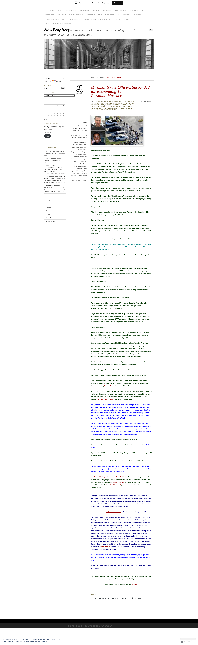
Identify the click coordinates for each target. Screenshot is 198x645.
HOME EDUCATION (120, 10)
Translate (58, 81)
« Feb (45, 119)
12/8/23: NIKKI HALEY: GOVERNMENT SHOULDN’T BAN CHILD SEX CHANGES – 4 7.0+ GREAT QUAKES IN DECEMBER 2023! (53, 169)
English (48, 200)
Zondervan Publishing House (78, 180)
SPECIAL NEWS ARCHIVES (123, 19)
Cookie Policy (45, 641)
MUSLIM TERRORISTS (127, 106)
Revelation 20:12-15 (118, 482)
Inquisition (75, 144)
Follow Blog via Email (54, 123)
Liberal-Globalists (77, 149)
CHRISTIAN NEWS (119, 103)
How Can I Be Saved (113, 485)
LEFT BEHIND (91, 15)
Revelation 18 (105, 547)
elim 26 (100, 101)
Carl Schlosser (82, 128)
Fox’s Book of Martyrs (113, 512)
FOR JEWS (96, 10)
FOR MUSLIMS (107, 10)
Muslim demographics (106, 399)
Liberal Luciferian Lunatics (111, 106)
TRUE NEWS (104, 109)
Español (48, 203)
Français (48, 207)
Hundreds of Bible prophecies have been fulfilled (108, 477)
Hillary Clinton (82, 142)
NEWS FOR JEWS (96, 108)
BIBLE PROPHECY (97, 103)
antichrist (78, 125)
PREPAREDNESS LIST (74, 19)
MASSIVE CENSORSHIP (112, 15)
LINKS (100, 15)
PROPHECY (107, 108)
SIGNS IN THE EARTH (118, 108)
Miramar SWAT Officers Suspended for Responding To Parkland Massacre (120, 91)
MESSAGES (126, 15)
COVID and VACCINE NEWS (53, 10)
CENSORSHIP (107, 103)
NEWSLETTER (137, 15)
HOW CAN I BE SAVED (136, 10)
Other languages (50, 221)
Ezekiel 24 (107, 386)
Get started (117, 3)
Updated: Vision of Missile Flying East (58, 23)
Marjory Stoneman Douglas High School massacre (79, 157)
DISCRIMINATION (70, 10)
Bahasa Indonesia (51, 217)
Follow (47, 136)
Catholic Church (76, 130)
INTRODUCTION (50, 15)
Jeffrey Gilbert (82, 144)
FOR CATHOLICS (84, 10)
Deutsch (48, 210)
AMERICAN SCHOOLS (111, 101)
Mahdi (84, 149)
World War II (82, 178)
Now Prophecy (79, 168)
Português (48, 214)
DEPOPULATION (110, 105)
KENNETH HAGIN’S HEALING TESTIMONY (70, 15)
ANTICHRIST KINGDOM (126, 101)
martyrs (84, 159)
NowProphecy (57, 29)
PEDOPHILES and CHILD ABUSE (54, 19)
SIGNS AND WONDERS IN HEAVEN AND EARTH (98, 19)
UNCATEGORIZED (115, 109)
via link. (135, 584)
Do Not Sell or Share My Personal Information (98, 625)
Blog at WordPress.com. (75, 625)
